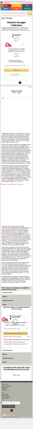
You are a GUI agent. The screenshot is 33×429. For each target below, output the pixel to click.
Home (5, 5)
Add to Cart (16, 70)
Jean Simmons (18, 181)
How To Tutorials (6, 397)
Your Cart (27, 8)
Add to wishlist (15, 74)
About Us (4, 388)
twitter (16, 82)
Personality (9, 18)
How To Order (5, 395)
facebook (13, 82)
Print (30, 87)
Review (4, 304)
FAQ (16, 8)
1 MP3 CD (16, 53)
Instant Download (7, 292)
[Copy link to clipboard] (20, 82)
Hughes (11, 236)
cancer (25, 272)
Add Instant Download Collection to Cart (15, 333)
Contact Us (4, 390)
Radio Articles (5, 398)
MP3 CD (4, 296)
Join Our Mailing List (8, 406)
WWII (27, 157)
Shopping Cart (5, 387)
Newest (6, 8)
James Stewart (16, 172)
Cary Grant (16, 171)
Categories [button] (16, 5)
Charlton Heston (16, 257)
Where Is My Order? (6, 385)
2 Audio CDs (16, 56)
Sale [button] (27, 5)
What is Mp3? (5, 394)
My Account (7, 2)
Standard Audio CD (7, 300)
